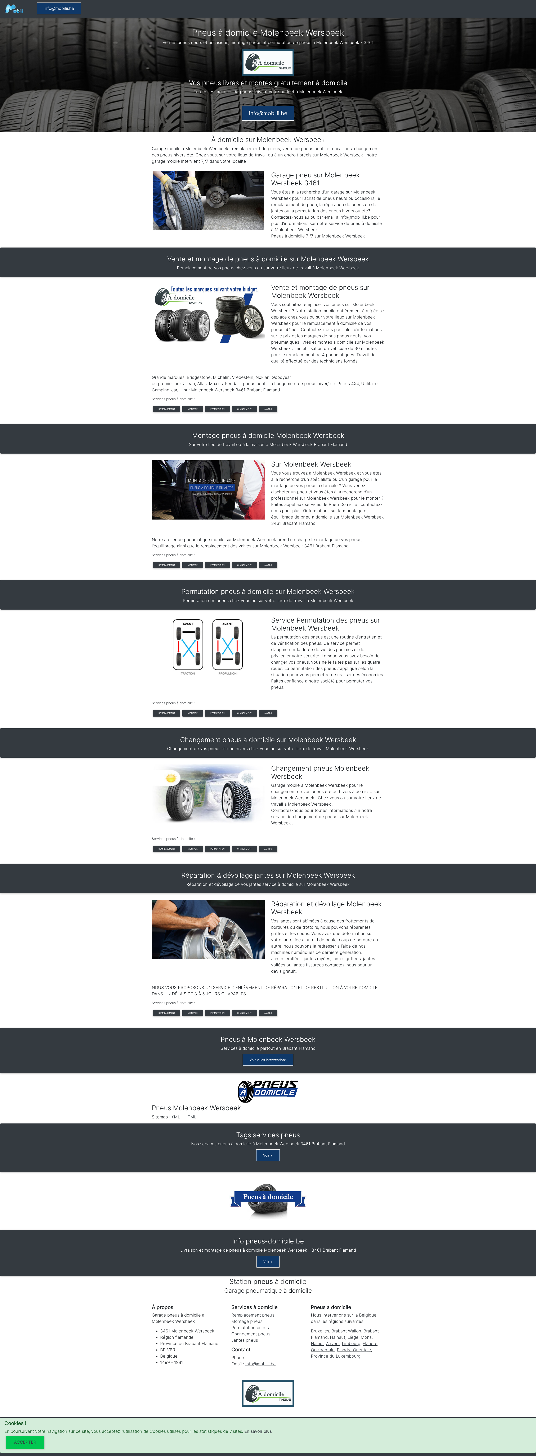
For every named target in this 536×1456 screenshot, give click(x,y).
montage (193, 409)
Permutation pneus (250, 1327)
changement (244, 409)
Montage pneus (246, 1321)
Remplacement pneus (252, 1315)
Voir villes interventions (268, 1060)
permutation (217, 409)
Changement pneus (250, 1333)
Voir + (268, 1155)
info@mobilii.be (59, 8)
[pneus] (14, 8)
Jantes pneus (244, 1340)
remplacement (166, 409)
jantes (268, 409)
